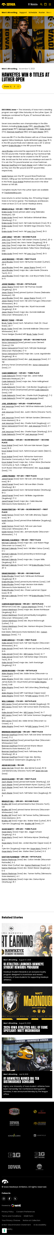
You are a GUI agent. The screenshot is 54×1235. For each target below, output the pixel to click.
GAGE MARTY (8, 829)
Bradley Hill (6, 804)
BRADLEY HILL (8, 801)
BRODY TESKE (8, 320)
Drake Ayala (23, 126)
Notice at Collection (31, 1220)
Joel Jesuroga (35, 359)
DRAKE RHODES (9, 573)
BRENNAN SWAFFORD (11, 732)
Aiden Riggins (7, 673)
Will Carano (29, 654)
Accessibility (7, 1229)
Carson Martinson (29, 606)
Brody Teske (7, 323)
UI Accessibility (40, 1225)
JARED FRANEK (8, 476)
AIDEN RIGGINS (8, 670)
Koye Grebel (18, 181)
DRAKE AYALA (8, 209)
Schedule (33, 12)
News (49, 12)
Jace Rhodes (39, 126)
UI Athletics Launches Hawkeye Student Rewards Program (24, 965)
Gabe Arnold (45, 129)
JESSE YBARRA (8, 284)
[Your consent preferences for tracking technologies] (4, 1230)
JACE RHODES (8, 259)
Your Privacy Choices (11, 1220)
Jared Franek (7, 129)
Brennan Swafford (15, 132)
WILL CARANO (8, 701)
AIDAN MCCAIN (8, 765)
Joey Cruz (42, 140)
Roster (42, 12)
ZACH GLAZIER (8, 779)
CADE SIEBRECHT (9, 373)
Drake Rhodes (15, 145)
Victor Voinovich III (10, 342)
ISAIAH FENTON (9, 509)
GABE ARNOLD (8, 640)
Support (23, 12)
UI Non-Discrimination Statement (16, 1225)
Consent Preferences (25, 1211)
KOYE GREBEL (8, 440)
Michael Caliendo (26, 129)
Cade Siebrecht (8, 376)
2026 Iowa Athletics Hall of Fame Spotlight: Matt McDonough (26, 1029)
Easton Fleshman (9, 859)
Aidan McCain (8, 768)
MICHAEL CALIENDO (10, 540)
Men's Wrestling (9, 68)
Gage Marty (7, 832)
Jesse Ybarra (29, 267)
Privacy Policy (8, 1211)
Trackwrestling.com (12, 192)
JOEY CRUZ (7, 237)
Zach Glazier (38, 132)
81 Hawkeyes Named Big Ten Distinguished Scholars (21, 1080)
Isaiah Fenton (7, 176)
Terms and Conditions (11, 1216)
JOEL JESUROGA (9, 403)
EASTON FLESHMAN (10, 857)
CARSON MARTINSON (11, 604)
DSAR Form (28, 1216)
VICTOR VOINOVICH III (12, 339)
